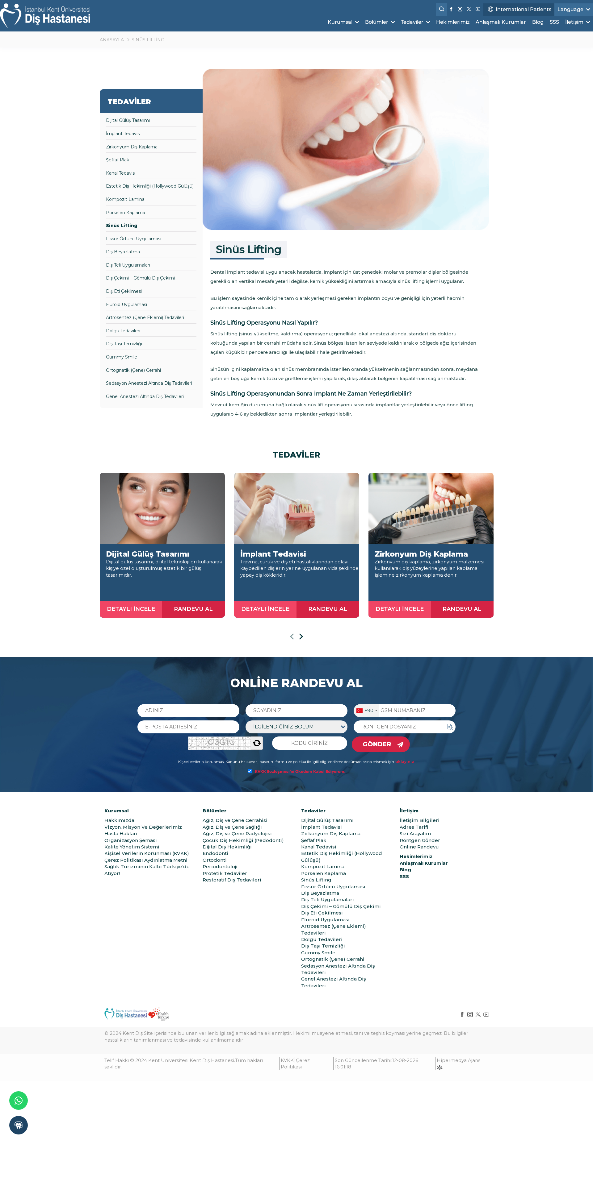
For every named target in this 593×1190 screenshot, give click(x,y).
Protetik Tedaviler (225, 873)
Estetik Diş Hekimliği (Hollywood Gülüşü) (150, 186)
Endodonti (215, 853)
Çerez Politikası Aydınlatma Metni (145, 860)
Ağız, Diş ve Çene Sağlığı (232, 827)
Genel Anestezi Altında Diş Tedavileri (145, 396)
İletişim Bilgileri (419, 820)
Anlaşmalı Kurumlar (501, 22)
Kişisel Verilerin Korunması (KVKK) (146, 853)
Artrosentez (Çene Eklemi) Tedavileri (145, 317)
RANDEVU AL (193, 609)
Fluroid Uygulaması (126, 304)
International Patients (523, 9)
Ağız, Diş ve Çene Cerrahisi (235, 820)
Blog (538, 22)
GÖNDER (377, 744)
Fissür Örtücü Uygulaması (133, 239)
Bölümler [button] (377, 22)
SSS (554, 22)
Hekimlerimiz (452, 22)
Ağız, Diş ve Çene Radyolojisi (237, 833)
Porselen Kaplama (125, 212)
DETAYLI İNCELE (131, 609)
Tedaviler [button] (413, 22)
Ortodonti (215, 860)
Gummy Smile (121, 357)
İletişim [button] (575, 22)
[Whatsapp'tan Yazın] (18, 1100)
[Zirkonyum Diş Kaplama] (431, 508)
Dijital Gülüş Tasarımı (128, 120)
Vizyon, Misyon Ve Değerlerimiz (143, 827)
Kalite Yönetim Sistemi (131, 847)
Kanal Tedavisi (121, 173)
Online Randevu (419, 847)
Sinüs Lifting (121, 225)
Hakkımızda (119, 820)
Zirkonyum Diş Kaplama (132, 147)
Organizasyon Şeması (130, 840)
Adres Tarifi (414, 827)
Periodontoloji (220, 866)
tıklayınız (404, 761)
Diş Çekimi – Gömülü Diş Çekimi (140, 278)
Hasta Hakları (120, 833)
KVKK (287, 1060)
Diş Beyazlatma (123, 252)
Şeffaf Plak (117, 160)
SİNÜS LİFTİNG (148, 40)
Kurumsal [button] (341, 22)
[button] (292, 637)
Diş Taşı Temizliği (124, 343)
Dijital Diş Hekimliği (227, 847)
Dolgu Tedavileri (123, 331)
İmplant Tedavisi (123, 133)
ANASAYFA (112, 40)
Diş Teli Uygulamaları (128, 265)
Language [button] (571, 9)
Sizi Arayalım (415, 833)
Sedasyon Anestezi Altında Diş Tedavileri (149, 383)
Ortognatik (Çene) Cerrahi (133, 370)
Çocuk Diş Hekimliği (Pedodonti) (243, 840)
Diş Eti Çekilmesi (124, 291)
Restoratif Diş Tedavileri (232, 880)
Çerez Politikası (295, 1063)
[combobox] (366, 710)
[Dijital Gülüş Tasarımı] (162, 508)
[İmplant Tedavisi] (296, 508)
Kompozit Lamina (125, 199)
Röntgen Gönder (420, 840)
